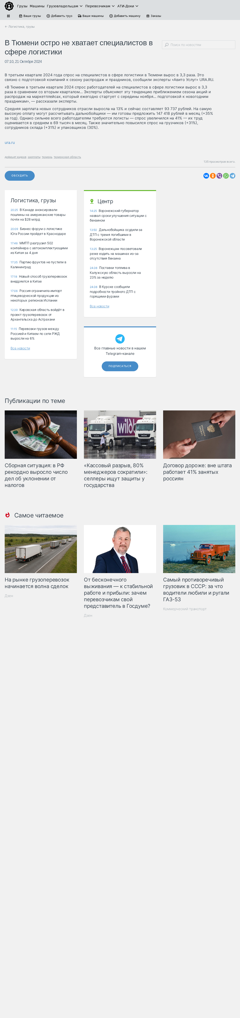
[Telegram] (232, 176)
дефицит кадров (15, 157)
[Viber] (219, 176)
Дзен (9, 595)
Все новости (20, 348)
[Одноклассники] (213, 176)
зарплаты (34, 157)
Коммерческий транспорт (185, 609)
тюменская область (67, 157)
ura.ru (10, 142)
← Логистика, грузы (20, 26)
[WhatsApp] (226, 176)
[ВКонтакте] (206, 176)
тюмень (47, 157)
